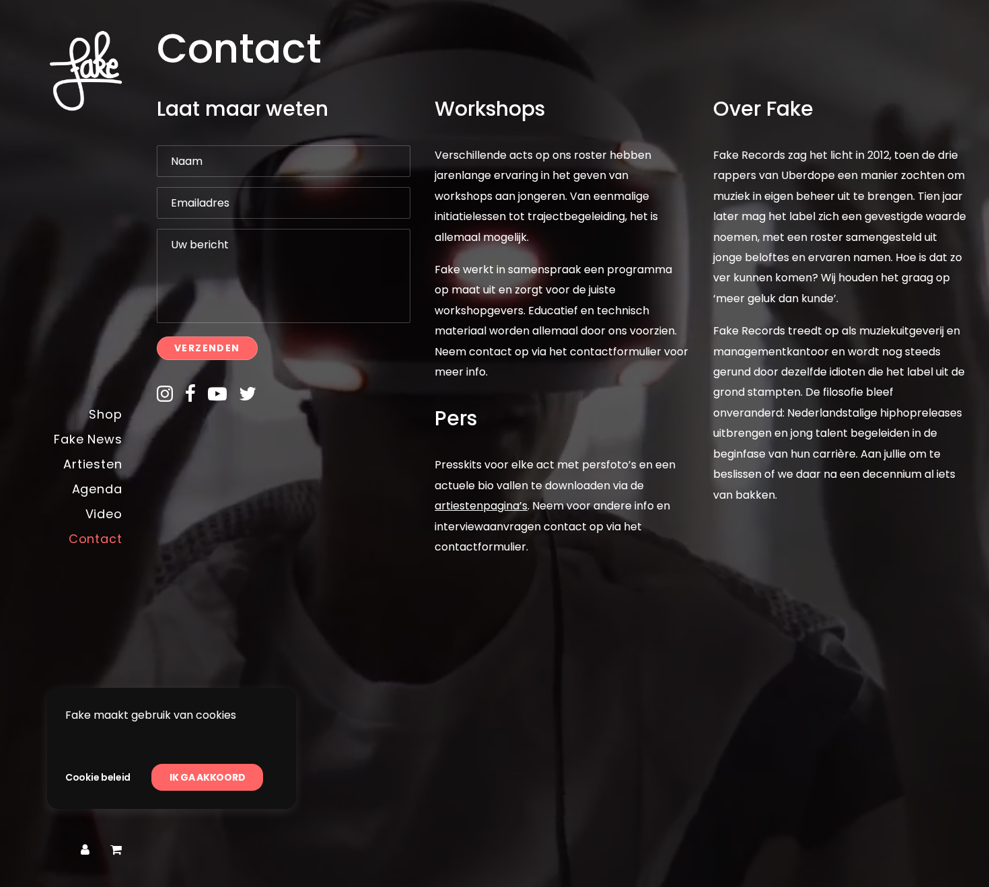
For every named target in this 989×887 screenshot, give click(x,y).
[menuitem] (85, 850)
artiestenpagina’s (481, 505)
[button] (165, 398)
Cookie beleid (98, 777)
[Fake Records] (65, 70)
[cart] (116, 850)
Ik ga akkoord (207, 777)
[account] (85, 850)
